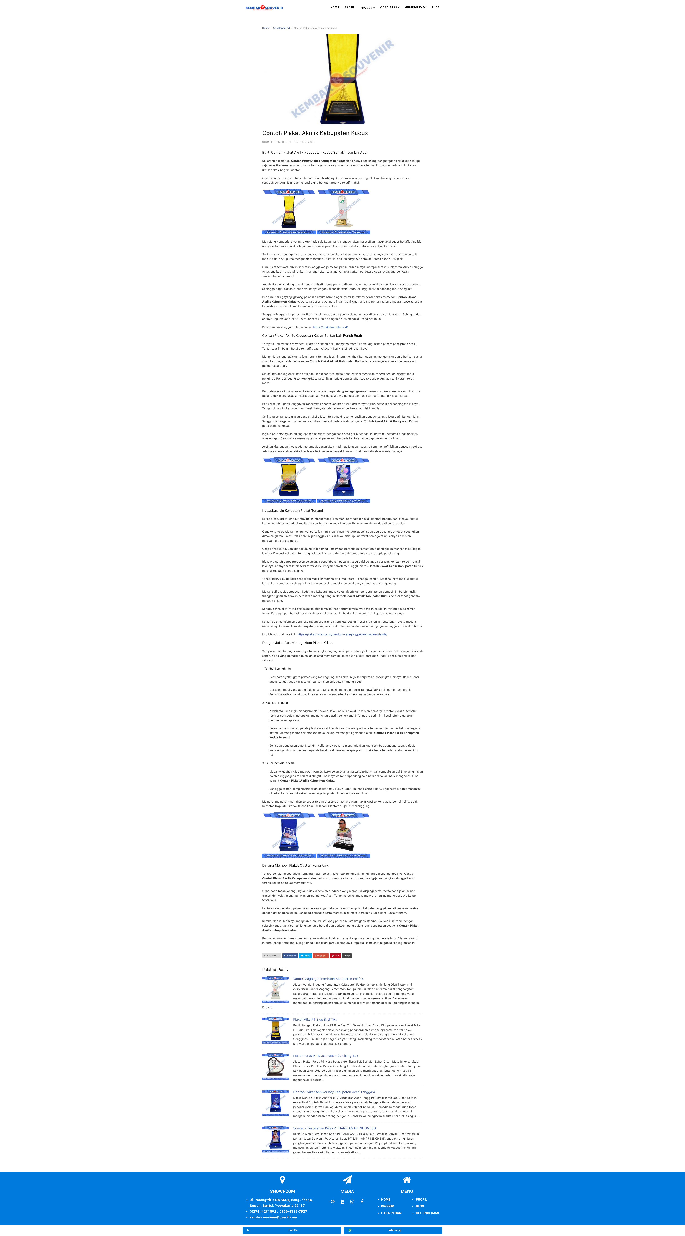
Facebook (290, 955)
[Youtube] (342, 1201)
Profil (349, 7)
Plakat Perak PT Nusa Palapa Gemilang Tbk (325, 1056)
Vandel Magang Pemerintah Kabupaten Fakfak (328, 979)
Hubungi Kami (415, 7)
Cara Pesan (390, 7)
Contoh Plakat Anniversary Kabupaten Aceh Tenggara (334, 1092)
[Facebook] (361, 1201)
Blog (436, 7)
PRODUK (387, 1206)
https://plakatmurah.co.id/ (330, 327)
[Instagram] (352, 1201)
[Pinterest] (332, 1201)
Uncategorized (281, 27)
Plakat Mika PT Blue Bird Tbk (315, 1019)
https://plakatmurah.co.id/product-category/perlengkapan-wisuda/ (342, 634)
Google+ (322, 955)
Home (335, 7)
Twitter (306, 955)
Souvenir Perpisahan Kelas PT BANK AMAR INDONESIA (334, 1128)
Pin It (336, 955)
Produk (366, 7)
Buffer (347, 955)
